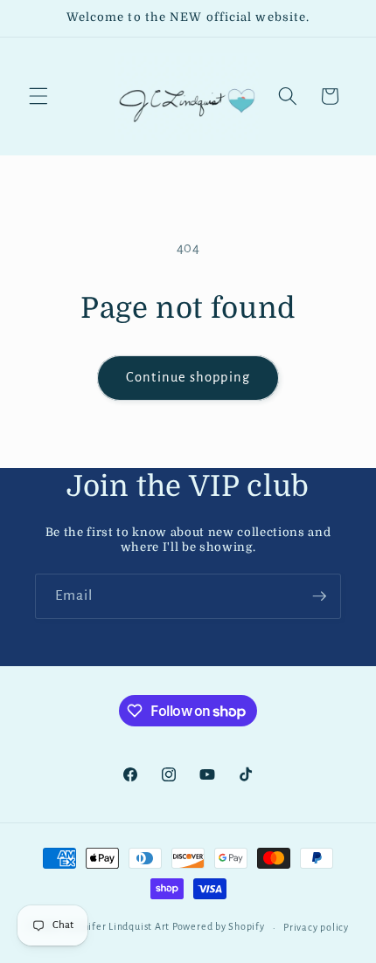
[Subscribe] (319, 596)
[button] (38, 96)
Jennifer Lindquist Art (118, 927)
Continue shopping (188, 377)
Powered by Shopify (218, 927)
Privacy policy (316, 927)
